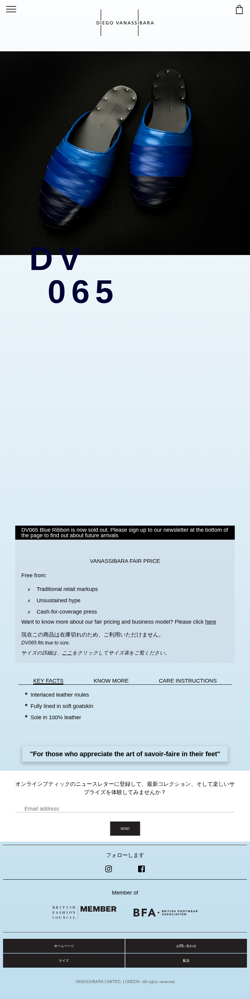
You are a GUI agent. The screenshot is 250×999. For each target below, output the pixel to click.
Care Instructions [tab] (188, 681)
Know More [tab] (111, 681)
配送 (186, 960)
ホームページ (64, 946)
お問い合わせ (186, 946)
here (210, 622)
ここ (67, 652)
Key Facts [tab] (48, 681)
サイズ (64, 960)
